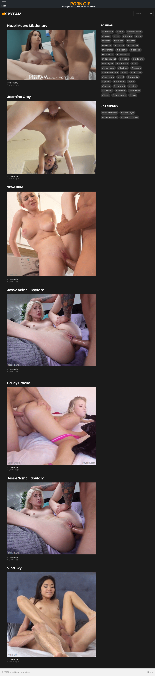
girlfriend (139, 58)
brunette (108, 49)
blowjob (134, 45)
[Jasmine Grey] (51, 137)
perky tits (134, 77)
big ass (119, 40)
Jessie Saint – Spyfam (25, 290)
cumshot (108, 54)
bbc (140, 36)
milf (125, 72)
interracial (109, 68)
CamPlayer (128, 112)
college (136, 49)
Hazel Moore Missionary (27, 25)
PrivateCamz (110, 112)
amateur (108, 31)
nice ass (137, 72)
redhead (120, 86)
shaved (121, 90)
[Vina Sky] (51, 614)
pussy (107, 86)
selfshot (108, 90)
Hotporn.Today (130, 117)
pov (132, 81)
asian (107, 36)
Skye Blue (15, 187)
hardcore (123, 63)
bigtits (132, 40)
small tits (135, 90)
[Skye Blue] (51, 234)
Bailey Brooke (18, 383)
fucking (125, 58)
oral (122, 77)
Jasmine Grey (19, 96)
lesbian (124, 68)
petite (107, 81)
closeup (123, 49)
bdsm (107, 40)
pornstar (120, 81)
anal (121, 31)
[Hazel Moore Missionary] (51, 55)
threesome (120, 95)
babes (128, 36)
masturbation (111, 72)
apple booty (135, 31)
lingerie (137, 68)
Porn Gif (80, 4)
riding (133, 86)
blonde (120, 45)
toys (134, 95)
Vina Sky (14, 568)
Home (150, 672)
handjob (108, 63)
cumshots (124, 54)
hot (135, 63)
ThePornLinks (110, 117)
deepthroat (110, 58)
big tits (107, 45)
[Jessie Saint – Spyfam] (51, 330)
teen (106, 95)
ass (117, 36)
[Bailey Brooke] (51, 426)
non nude (109, 77)
